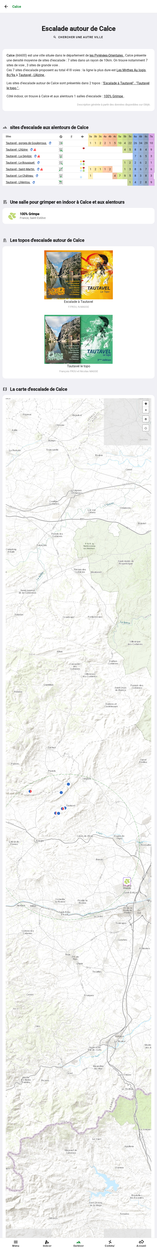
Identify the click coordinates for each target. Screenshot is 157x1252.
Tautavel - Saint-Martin (20, 169)
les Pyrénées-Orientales (107, 55)
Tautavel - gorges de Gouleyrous (26, 143)
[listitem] (78, 216)
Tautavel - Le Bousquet (20, 162)
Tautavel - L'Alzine (32, 75)
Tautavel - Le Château (20, 175)
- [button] (146, 409)
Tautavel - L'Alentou (18, 182)
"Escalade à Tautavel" (119, 83)
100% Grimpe (114, 96)
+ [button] (146, 403)
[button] (68, 785)
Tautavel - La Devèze (19, 156)
